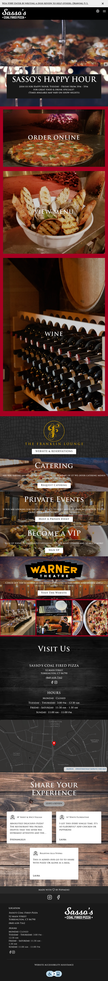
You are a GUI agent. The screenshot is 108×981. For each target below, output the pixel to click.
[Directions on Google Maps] (54, 746)
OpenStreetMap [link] (82, 769)
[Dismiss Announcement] (103, 3)
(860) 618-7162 (17, 923)
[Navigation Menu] (104, 11)
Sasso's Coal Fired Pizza (78, 913)
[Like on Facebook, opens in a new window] (52, 683)
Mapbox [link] (69, 769)
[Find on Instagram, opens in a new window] (56, 683)
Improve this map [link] (98, 769)
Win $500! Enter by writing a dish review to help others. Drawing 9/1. (45, 4)
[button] (18, 618)
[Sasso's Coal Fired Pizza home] (14, 14)
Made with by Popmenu (36, 890)
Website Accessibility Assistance (54, 965)
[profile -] (97, 11)
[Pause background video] (106, 64)
